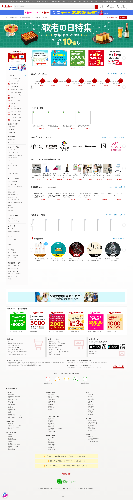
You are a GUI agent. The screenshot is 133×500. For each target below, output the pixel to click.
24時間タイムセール (13, 184)
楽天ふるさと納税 (12, 197)
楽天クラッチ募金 (93, 352)
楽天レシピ (90, 404)
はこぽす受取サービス (13, 271)
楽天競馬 (50, 409)
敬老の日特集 (11, 139)
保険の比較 (10, 448)
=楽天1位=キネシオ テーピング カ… (57, 175)
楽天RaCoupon (11, 414)
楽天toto (50, 406)
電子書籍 (57, 1)
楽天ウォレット (11, 438)
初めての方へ (11, 342)
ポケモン (10, 168)
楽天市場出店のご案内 (54, 342)
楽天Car (90, 407)
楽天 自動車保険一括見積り (14, 444)
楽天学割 (10, 207)
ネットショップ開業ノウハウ (56, 349)
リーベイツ (69, 1)
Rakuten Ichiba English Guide (15, 343)
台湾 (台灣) (90, 436)
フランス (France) (92, 439)
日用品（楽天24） (12, 192)
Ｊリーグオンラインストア (14, 416)
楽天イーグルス (51, 447)
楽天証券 (10, 436)
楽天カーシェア (51, 403)
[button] (108, 7)
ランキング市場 (12, 239)
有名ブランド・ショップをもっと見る (113, 137)
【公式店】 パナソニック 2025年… (107, 175)
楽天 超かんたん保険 (13, 446)
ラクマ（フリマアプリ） (14, 221)
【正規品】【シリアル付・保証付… (97, 175)
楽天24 (75, 1)
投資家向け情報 (48, 488)
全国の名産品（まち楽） (14, 231)
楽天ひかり (50, 420)
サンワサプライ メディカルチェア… (117, 175)
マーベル (10, 163)
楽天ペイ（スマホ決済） (14, 427)
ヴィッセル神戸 (51, 449)
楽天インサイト (91, 428)
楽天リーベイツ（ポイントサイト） (17, 186)
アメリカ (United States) (94, 438)
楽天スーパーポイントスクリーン (96, 423)
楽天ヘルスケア (91, 399)
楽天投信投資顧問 (12, 439)
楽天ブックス (11, 394)
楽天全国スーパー (12, 409)
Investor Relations (56, 488)
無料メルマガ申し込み (13, 347)
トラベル (32, 1)
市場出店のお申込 (53, 343)
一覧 (25, 75)
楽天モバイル (51, 418)
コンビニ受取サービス (13, 265)
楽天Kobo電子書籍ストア (14, 396)
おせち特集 (11, 142)
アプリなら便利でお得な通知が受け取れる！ (100, 342)
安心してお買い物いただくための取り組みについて (79, 365)
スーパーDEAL (19, 1)
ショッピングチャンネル (14, 200)
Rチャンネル (51, 437)
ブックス (51, 1)
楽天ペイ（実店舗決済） (55, 354)
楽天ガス (90, 396)
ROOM (10, 242)
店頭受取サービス (12, 276)
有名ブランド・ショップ (14, 150)
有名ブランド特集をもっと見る (115, 215)
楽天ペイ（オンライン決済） (15, 425)
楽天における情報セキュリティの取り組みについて (79, 360)
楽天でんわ (50, 421)
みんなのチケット (52, 446)
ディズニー (11, 160)
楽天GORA (50, 404)
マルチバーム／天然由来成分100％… (36, 175)
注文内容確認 (12, 354)
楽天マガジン (51, 441)
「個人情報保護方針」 (31, 365)
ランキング (11, 1)
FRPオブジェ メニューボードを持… (67, 175)
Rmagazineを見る (118, 238)
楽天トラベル (51, 394)
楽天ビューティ (91, 403)
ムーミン (10, 171)
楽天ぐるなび (91, 406)
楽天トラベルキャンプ (53, 398)
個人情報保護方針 (90, 488)
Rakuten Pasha (91, 425)
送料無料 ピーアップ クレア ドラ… (87, 175)
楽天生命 (10, 443)
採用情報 (82, 488)
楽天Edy (10, 428)
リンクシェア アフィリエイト (55, 428)
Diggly (9, 244)
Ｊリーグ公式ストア (13, 173)
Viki (48, 439)
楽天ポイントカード (92, 420)
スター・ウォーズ (12, 165)
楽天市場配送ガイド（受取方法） (16, 349)
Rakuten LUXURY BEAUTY (15, 155)
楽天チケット (51, 442)
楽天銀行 (10, 435)
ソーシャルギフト (12, 257)
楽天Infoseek (51, 423)
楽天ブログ (50, 430)
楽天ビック (94, 1)
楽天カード (10, 423)
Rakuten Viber (51, 431)
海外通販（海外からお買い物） (15, 202)
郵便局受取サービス (13, 268)
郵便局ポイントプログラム (14, 273)
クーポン (10, 189)
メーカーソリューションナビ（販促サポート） (60, 351)
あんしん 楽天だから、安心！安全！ (118, 367)
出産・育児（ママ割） (13, 255)
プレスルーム (75, 488)
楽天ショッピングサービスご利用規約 (17, 351)
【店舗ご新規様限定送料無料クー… (47, 175)
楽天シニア (90, 401)
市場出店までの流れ (54, 347)
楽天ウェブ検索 (51, 425)
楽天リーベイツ (11, 411)
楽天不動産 (90, 412)
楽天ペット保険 (11, 449)
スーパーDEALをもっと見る (116, 74)
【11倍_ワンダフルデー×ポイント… (77, 175)
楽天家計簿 (90, 414)
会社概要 (40, 488)
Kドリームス (51, 411)
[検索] (96, 7)
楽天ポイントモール (92, 422)
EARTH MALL (11, 218)
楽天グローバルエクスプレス (15, 417)
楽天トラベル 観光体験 (53, 396)
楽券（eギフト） (12, 210)
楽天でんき (90, 394)
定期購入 (10, 205)
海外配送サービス (12, 279)
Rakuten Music (51, 444)
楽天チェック (91, 427)
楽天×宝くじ (51, 407)
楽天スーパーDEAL (13, 181)
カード (38, 1)
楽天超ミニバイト (92, 430)
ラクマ (63, 1)
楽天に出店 (123, 1)
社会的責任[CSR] (67, 488)
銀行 (46, 1)
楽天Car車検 (91, 409)
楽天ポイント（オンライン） (56, 353)
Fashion (27, 1)
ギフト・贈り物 (12, 252)
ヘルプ (129, 1)
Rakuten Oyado (51, 401)
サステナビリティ (93, 353)
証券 (43, 1)
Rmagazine (11, 229)
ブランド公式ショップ (13, 152)
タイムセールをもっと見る (116, 187)
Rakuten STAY (51, 399)
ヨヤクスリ (90, 398)
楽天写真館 (90, 411)
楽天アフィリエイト (52, 426)
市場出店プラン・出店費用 (55, 345)
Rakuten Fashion (12, 157)
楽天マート (10, 407)
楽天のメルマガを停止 (22, 354)
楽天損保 (10, 441)
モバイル (4, 1)
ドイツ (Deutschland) (93, 441)
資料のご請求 (61, 343)
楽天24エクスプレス (84, 1)
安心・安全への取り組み (14, 345)
